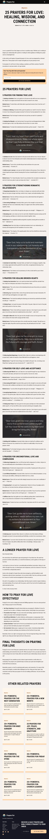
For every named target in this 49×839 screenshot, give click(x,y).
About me (4, 828)
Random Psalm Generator (14, 828)
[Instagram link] (8, 831)
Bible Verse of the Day (16, 825)
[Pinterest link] (5, 831)
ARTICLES (4, 826)
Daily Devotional (15, 826)
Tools (4, 827)
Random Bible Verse (15, 824)
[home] (9, 1)
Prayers (4, 824)
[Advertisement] (24, 36)
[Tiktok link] (3, 834)
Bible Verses (5, 825)
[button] (44, 2)
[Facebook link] (3, 831)
